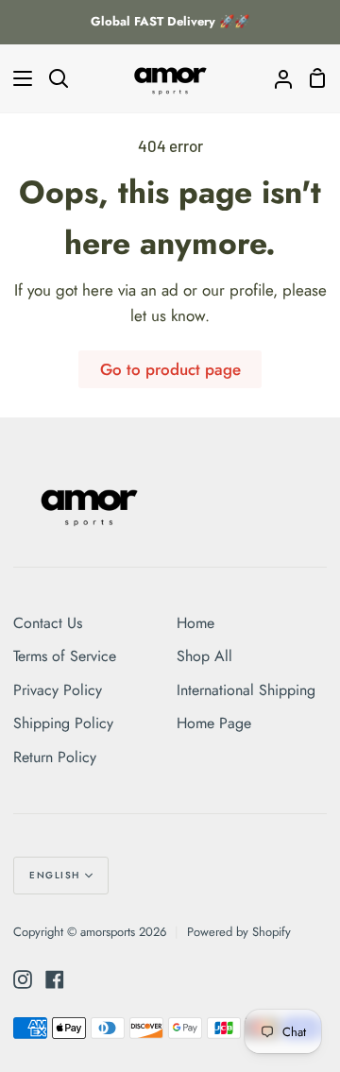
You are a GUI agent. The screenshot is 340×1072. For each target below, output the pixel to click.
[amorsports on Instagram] (22, 979)
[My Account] (276, 78)
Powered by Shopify (239, 932)
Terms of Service (64, 656)
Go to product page (170, 369)
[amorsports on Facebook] (54, 979)
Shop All (204, 656)
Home (195, 623)
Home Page (214, 723)
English (54, 875)
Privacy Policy (57, 690)
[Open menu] (17, 78)
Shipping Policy (63, 723)
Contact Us (47, 623)
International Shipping (246, 690)
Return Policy (54, 757)
